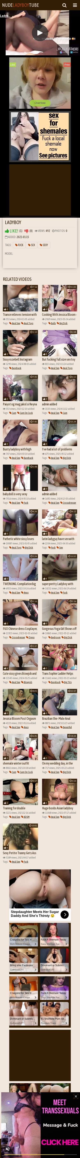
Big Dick (63, 323)
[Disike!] (26, 231)
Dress (31, 637)
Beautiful (67, 727)
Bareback (16, 368)
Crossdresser (69, 502)
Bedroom (56, 637)
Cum (13, 412)
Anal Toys (28, 323)
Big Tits (68, 682)
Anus (26, 592)
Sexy (45, 245)
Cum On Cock (26, 412)
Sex (33, 245)
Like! (13, 231)
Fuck (20, 245)
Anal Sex (15, 323)
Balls (53, 323)
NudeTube (20, 5)
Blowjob (27, 682)
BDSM (26, 816)
